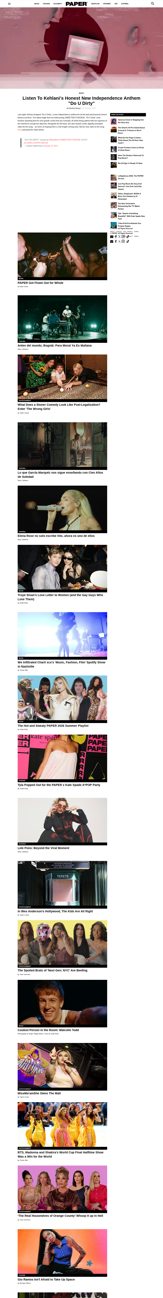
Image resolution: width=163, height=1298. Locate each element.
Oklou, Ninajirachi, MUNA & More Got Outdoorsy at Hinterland (129, 196)
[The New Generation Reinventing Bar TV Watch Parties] (114, 205)
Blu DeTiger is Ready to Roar (130, 163)
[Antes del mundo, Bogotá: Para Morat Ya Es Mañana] (62, 317)
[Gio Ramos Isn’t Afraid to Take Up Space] (62, 1251)
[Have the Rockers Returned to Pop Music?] (114, 157)
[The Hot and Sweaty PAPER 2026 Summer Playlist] (62, 698)
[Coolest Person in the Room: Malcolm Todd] (62, 1002)
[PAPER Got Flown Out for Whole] (62, 255)
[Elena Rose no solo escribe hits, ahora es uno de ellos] (62, 508)
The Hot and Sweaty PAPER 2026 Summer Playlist (53, 725)
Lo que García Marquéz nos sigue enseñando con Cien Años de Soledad (60, 474)
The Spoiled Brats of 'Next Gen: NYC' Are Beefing (52, 970)
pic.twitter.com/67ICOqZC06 (36, 143)
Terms (136, 231)
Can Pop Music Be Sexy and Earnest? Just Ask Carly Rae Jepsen (130, 186)
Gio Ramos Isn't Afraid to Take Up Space (46, 1279)
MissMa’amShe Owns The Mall (39, 1093)
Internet (107, 4)
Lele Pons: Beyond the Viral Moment (43, 848)
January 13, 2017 (50, 146)
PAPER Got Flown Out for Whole (40, 282)
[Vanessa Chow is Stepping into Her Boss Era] (114, 121)
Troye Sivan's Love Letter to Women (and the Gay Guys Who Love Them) (60, 597)
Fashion (46, 4)
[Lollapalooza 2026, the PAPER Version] (114, 178)
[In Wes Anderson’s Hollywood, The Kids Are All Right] (62, 883)
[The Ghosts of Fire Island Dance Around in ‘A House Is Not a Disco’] (114, 129)
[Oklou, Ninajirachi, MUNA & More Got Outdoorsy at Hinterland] (114, 195)
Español (125, 4)
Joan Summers (25, 974)
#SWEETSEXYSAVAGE (70, 140)
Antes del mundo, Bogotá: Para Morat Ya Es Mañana (55, 345)
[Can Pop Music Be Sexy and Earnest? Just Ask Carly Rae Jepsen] (114, 185)
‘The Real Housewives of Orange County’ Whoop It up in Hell (60, 1215)
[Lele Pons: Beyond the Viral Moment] (62, 820)
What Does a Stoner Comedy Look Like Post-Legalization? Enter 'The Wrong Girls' (59, 406)
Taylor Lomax (24, 413)
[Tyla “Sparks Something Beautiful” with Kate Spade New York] (114, 215)
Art (116, 4)
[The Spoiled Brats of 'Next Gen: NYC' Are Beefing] (62, 942)
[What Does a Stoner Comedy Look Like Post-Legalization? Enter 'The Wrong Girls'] (62, 376)
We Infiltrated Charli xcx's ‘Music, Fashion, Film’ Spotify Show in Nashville (61, 664)
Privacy (130, 231)
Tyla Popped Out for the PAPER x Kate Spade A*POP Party (59, 785)
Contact (119, 231)
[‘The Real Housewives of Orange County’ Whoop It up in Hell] (62, 1188)
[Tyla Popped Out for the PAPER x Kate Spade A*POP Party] (62, 757)
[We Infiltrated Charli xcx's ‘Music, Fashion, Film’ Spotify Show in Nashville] (62, 634)
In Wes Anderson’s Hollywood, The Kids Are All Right (55, 911)
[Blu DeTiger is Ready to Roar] (114, 165)
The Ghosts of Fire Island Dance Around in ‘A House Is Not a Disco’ (131, 130)
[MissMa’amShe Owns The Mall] (62, 1065)
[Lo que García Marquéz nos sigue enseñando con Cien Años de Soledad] (62, 444)
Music (36, 4)
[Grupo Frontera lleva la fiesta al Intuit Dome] (114, 149)
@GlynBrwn (54, 140)
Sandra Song (74, 108)
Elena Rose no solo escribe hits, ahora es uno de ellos (56, 535)
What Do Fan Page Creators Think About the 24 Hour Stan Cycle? (130, 140)
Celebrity (57, 4)
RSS (124, 231)
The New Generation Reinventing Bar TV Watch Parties (129, 206)
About (112, 231)
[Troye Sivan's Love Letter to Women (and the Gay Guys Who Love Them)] (62, 567)
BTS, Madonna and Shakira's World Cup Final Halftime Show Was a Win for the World (60, 1154)
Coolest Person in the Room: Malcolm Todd (48, 1030)
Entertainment (25, 400)
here (19, 130)
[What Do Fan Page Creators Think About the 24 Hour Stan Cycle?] (114, 139)
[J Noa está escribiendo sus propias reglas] (114, 225)
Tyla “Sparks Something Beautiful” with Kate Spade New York (131, 216)
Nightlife (95, 4)
